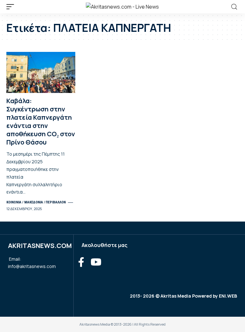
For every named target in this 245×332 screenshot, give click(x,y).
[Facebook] (81, 262)
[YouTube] (96, 262)
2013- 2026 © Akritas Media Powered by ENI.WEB (183, 296)
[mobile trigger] (11, 6)
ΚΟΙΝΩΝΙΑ (13, 202)
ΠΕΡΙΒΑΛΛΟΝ (56, 202)
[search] (234, 7)
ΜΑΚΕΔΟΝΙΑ (33, 202)
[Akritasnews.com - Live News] (122, 6)
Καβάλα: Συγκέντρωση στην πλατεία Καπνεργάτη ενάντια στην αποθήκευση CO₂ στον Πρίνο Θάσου (40, 121)
